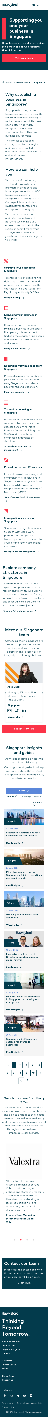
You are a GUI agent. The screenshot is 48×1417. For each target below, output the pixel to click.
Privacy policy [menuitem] (8, 1403)
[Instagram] (11, 1396)
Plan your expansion (15, 392)
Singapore (39, 83)
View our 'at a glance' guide (18, 611)
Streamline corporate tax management (17, 448)
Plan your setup (12, 298)
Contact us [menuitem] (7, 1380)
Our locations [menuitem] (8, 1346)
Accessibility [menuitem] (37, 1403)
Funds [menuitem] (5, 1369)
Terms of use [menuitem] (23, 1403)
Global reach (23, 83)
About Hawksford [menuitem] (11, 1342)
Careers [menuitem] (6, 1354)
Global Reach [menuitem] (8, 1376)
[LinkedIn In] (5, 1396)
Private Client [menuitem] (9, 1365)
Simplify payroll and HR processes (22, 497)
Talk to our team (24, 58)
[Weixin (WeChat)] (18, 1396)
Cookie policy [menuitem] (8, 1407)
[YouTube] (24, 1396)
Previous (5, 693)
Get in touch (24, 1283)
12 (21, 1081)
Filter (22, 791)
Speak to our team (24, 729)
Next (42, 693)
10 (33, 1073)
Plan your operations (15, 349)
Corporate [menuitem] (7, 1361)
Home (9, 83)
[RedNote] (31, 1396)
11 (40, 1073)
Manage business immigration (20, 552)
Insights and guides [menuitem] (12, 1350)
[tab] (14, 1240)
